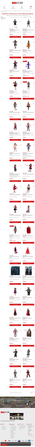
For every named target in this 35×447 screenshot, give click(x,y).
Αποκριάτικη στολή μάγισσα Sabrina (15, 236)
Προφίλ (3, 425)
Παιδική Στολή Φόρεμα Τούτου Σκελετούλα (28, 30)
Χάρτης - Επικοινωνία (31, 435)
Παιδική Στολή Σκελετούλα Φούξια (14, 71)
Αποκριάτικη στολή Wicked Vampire (28, 236)
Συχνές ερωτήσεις (13, 433)
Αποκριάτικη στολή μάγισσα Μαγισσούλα (15, 298)
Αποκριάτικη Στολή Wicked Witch (27, 216)
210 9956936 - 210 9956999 (30, 431)
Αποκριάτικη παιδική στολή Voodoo (15, 154)
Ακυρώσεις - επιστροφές (12, 432)
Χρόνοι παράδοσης (13, 430)
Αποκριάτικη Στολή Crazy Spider (27, 298)
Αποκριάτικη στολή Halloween (28, 112)
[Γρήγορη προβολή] (20, 21)
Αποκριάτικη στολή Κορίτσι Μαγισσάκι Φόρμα (28, 71)
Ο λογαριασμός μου (22, 425)
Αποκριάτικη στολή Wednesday (15, 277)
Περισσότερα (15, 36)
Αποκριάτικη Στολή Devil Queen (27, 319)
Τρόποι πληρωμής (13, 427)
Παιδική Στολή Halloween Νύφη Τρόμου (15, 51)
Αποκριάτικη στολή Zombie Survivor (28, 195)
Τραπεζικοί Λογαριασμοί (12, 435)
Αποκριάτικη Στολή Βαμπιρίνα (28, 174)
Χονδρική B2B (4, 429)
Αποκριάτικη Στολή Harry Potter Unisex (14, 360)
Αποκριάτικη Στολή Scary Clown (27, 380)
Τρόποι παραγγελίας (13, 426)
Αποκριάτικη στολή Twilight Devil (28, 257)
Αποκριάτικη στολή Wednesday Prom (28, 277)
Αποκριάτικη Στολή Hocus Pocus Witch (27, 360)
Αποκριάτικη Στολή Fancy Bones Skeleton (14, 339)
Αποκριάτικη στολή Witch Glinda (14, 257)
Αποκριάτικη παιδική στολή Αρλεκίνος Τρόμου (28, 133)
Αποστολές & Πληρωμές (12, 437)
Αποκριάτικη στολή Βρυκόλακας (13, 92)
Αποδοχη (4, 444)
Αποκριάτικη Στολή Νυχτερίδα (15, 215)
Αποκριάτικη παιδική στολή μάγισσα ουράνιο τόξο (15, 174)
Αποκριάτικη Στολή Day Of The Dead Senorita (15, 319)
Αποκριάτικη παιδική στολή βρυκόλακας (28, 154)
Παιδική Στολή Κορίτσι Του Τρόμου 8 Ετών (14, 30)
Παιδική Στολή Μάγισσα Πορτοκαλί (27, 51)
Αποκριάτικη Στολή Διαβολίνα (15, 194)
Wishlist (20, 429)
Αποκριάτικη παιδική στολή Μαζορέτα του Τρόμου (15, 133)
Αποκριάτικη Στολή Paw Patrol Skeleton (15, 380)
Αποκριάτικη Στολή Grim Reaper (27, 339)
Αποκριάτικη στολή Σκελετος (15, 112)
